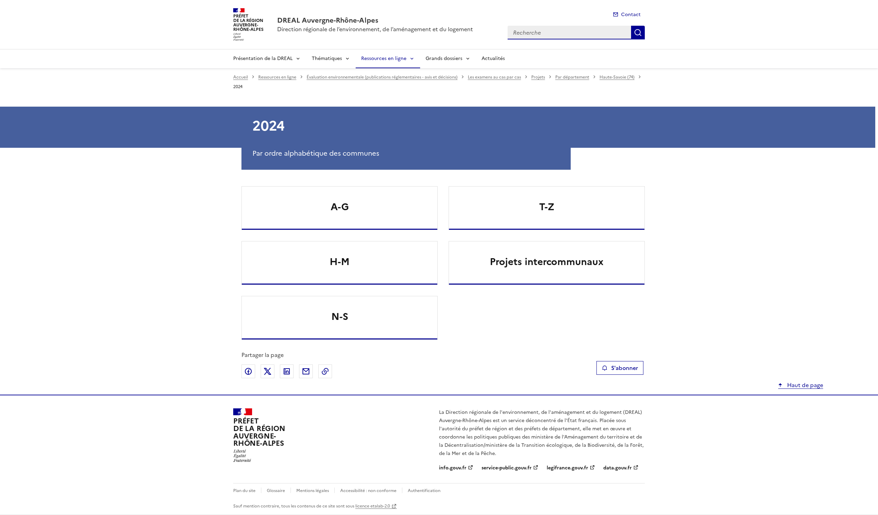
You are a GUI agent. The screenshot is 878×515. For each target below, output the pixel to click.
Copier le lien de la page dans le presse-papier (325, 371)
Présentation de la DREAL (263, 58)
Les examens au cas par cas (494, 77)
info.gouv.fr (452, 467)
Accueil (240, 77)
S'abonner (624, 368)
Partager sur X (267, 371)
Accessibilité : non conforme (368, 491)
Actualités (493, 58)
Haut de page (804, 385)
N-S (339, 316)
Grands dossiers (444, 58)
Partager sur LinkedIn (287, 371)
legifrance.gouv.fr (567, 467)
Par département (572, 77)
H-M (339, 261)
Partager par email (306, 371)
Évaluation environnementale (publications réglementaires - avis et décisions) (382, 77)
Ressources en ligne (383, 58)
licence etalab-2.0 (372, 506)
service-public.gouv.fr (507, 467)
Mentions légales (312, 491)
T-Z (546, 207)
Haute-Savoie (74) (617, 77)
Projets (538, 77)
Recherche (638, 32)
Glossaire (276, 491)
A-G (340, 207)
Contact (631, 14)
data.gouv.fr (617, 467)
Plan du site (244, 491)
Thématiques (327, 58)
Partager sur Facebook (248, 371)
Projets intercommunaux (547, 261)
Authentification (424, 491)
